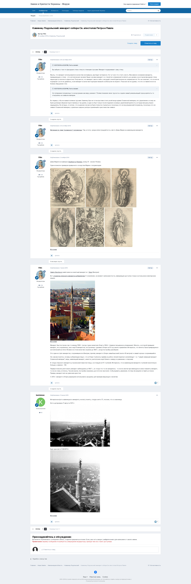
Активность (54, 10)
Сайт (33, 10)
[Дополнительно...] (157, 60)
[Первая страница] (33, 52)
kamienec (40, 395)
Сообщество (43, 10)
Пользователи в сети (46, 15)
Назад (38, 52)
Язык (85, 577)
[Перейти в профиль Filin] (34, 35)
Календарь (65, 10)
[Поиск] (158, 10)
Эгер (90, 272)
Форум (33, 15)
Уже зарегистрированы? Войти (134, 4)
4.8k (41, 77)
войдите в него (108, 539)
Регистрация (154, 4)
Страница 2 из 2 (54, 52)
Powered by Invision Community (95, 581)
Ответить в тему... (49, 549)
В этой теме (150, 10)
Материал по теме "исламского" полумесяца (66, 130)
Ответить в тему (151, 43)
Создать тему (132, 43)
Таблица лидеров (78, 10)
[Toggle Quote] (53, 65)
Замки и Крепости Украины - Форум (49, 4)
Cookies (105, 577)
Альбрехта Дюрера (75, 162)
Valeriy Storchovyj (56, 272)
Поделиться (136, 35)
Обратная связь (95, 577)
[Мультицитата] (51, 113)
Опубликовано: (61, 59)
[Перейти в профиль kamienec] (40, 402)
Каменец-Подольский (57, 36)
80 (41, 412)
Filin (44, 34)
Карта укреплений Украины (96, 10)
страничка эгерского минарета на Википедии (69, 276)
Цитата (57, 113)
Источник (53, 249)
